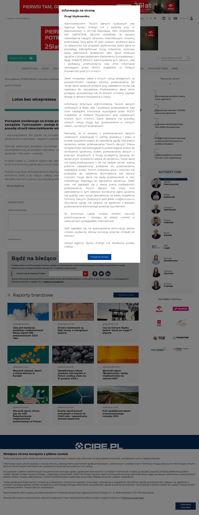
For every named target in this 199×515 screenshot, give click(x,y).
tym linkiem (85, 118)
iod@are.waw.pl (124, 199)
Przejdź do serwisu (99, 257)
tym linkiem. (93, 71)
